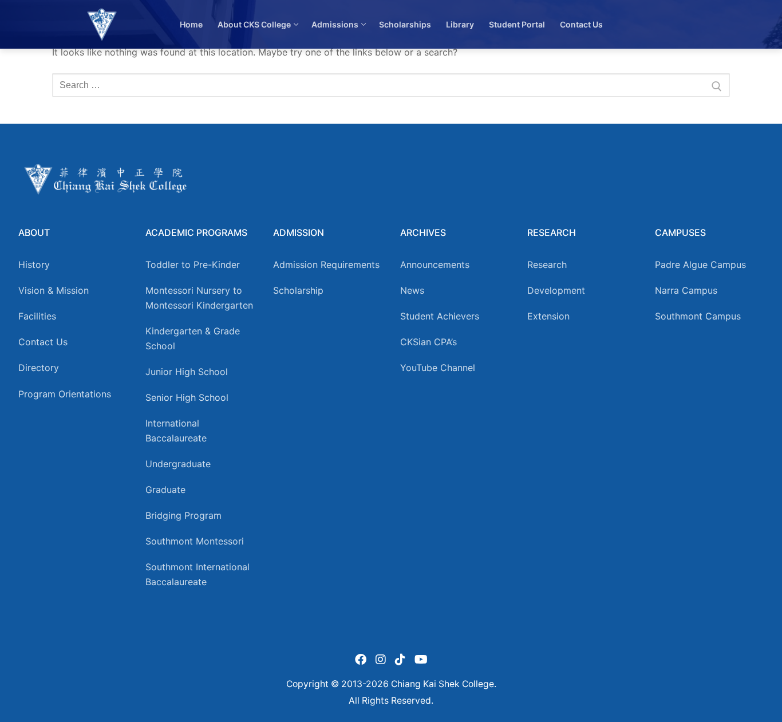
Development (556, 290)
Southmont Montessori (194, 541)
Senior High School (186, 397)
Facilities (37, 316)
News (412, 290)
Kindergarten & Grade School (192, 338)
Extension (548, 316)
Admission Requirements (326, 264)
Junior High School (186, 371)
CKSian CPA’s (428, 342)
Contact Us (43, 342)
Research (547, 264)
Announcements (434, 264)
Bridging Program (183, 515)
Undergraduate (178, 464)
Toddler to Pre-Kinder (192, 264)
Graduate (165, 489)
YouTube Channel (437, 367)
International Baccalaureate (176, 430)
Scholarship (298, 290)
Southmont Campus (698, 316)
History (34, 264)
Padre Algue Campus (700, 264)
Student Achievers (439, 316)
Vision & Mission (53, 290)
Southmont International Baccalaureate (197, 574)
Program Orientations (64, 394)
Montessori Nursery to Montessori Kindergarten (199, 298)
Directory (38, 367)
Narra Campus (686, 290)
